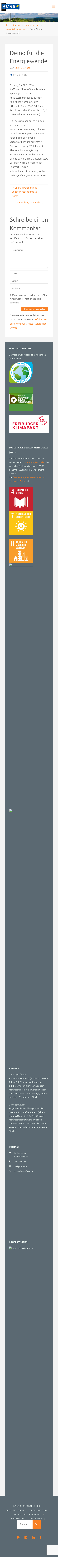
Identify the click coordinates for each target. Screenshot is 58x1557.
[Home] (7, 25)
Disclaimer (35, 1518)
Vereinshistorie (31, 25)
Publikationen (15, 1510)
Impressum (17, 1518)
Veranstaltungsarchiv (15, 29)
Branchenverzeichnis (26, 1506)
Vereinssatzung (38, 1510)
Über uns (16, 25)
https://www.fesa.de (23, 1171)
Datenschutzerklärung (26, 1514)
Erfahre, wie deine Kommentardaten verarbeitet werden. (28, 323)
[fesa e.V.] (10, 6)
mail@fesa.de (20, 1166)
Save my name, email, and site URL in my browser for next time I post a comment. (28, 299)
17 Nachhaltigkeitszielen (33, 462)
